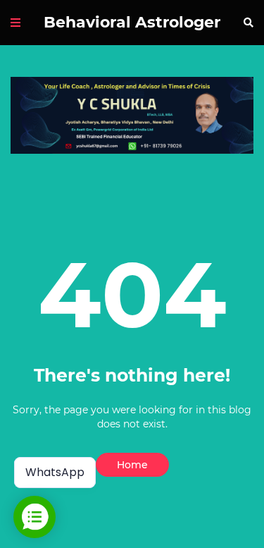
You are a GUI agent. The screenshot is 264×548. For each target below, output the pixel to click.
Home (132, 464)
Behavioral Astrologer (132, 22)
